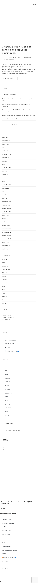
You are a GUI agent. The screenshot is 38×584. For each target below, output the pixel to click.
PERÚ (6, 411)
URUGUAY (7, 415)
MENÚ (3, 508)
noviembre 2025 (6, 141)
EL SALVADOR (8, 393)
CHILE (6, 374)
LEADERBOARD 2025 (10, 340)
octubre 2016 (5, 222)
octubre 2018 (5, 215)
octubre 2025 (5, 144)
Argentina (4, 259)
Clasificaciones (6, 269)
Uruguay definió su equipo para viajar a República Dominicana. (17, 49)
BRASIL (6, 371)
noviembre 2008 (6, 245)
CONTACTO (5, 568)
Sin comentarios (9, 60)
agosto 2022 (5, 188)
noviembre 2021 (6, 201)
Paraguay (4, 296)
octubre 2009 (5, 242)
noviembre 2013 (6, 229)
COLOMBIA (8, 378)
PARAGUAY (8, 408)
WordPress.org (6, 319)
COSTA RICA (8, 382)
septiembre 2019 (6, 212)
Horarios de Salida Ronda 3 (9, 119)
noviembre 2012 (6, 232)
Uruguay (27, 57)
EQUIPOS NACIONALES (8, 523)
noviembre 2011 (6, 235)
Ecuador (4, 276)
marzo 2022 (5, 198)
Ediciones (4, 279)
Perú (3, 300)
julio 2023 (4, 171)
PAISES (4, 554)
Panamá (4, 293)
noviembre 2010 (6, 239)
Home (3, 542)
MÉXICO (7, 400)
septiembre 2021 (6, 205)
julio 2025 (4, 147)
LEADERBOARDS (6, 519)
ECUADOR (7, 389)
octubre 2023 (5, 164)
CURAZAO (7, 385)
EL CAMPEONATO (6, 546)
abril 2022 (4, 195)
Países (3, 290)
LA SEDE (4, 527)
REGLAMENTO (6, 534)
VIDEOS (4, 565)
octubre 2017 (5, 218)
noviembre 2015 (6, 225)
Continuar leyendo (11, 78)
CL (4, 57)
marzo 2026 (5, 137)
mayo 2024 (5, 161)
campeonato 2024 (8, 513)
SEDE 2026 (7, 347)
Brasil (3, 263)
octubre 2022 (5, 181)
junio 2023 (5, 174)
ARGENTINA (8, 367)
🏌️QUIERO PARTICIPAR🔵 (12, 351)
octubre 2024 (5, 151)
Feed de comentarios (7, 317)
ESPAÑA (7, 397)
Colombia (4, 273)
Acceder (4, 313)
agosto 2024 (5, 157)
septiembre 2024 (6, 154)
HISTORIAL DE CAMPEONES (9, 550)
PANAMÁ (7, 404)
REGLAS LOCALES (6, 530)
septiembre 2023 (6, 168)
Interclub (4, 283)
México (4, 286)
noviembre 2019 (6, 208)
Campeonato (5, 266)
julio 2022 (4, 191)
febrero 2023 (5, 178)
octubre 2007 (5, 249)
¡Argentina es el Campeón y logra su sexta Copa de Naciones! (18, 115)
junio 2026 (5, 134)
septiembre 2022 (6, 185)
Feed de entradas (6, 315)
